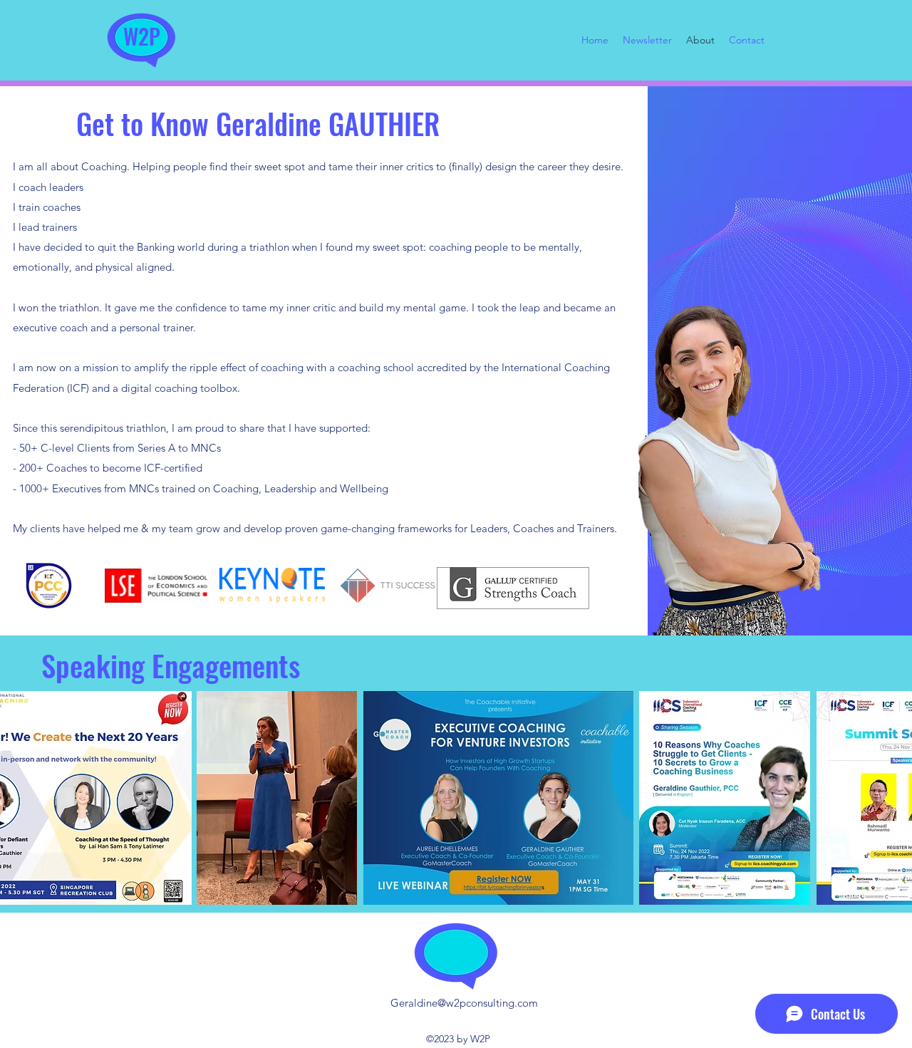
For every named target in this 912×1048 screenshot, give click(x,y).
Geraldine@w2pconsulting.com (464, 1003)
